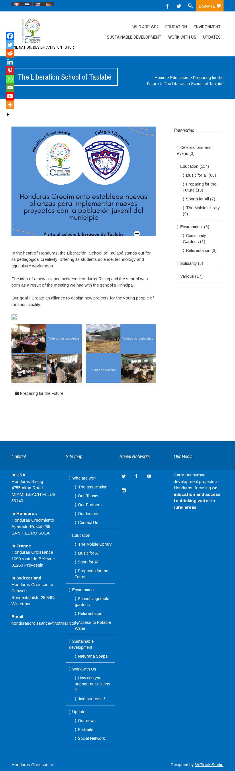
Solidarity (188, 263)
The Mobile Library (203, 208)
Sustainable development (134, 37)
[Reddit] (10, 53)
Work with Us (182, 37)
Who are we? (145, 26)
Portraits (85, 729)
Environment (207, 26)
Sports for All (197, 199)
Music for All (88, 553)
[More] (10, 104)
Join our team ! (91, 699)
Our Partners (90, 504)
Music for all (196, 175)
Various (187, 276)
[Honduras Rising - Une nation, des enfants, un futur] (43, 30)
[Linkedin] (10, 62)
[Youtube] (10, 96)
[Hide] (8, 114)
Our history (88, 513)
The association (92, 487)
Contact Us (88, 522)
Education (176, 26)
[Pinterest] (10, 70)
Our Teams (88, 496)
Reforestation (198, 250)
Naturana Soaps (93, 656)
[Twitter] (179, 5)
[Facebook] (167, 5)
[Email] (10, 87)
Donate (208, 6)
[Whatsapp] (10, 79)
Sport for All (88, 562)
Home (160, 77)
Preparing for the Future (41, 393)
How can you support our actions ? (92, 684)
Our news (87, 720)
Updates (212, 37)
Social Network (91, 738)
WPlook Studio (209, 764)
